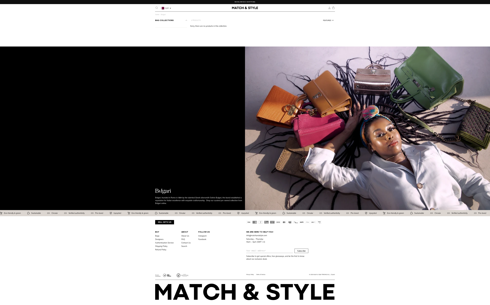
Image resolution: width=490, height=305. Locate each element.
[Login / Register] (329, 7)
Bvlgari (163, 14)
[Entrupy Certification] (183, 275)
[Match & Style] (245, 8)
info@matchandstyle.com (256, 236)
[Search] (156, 7)
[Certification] (163, 275)
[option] (245, 2)
